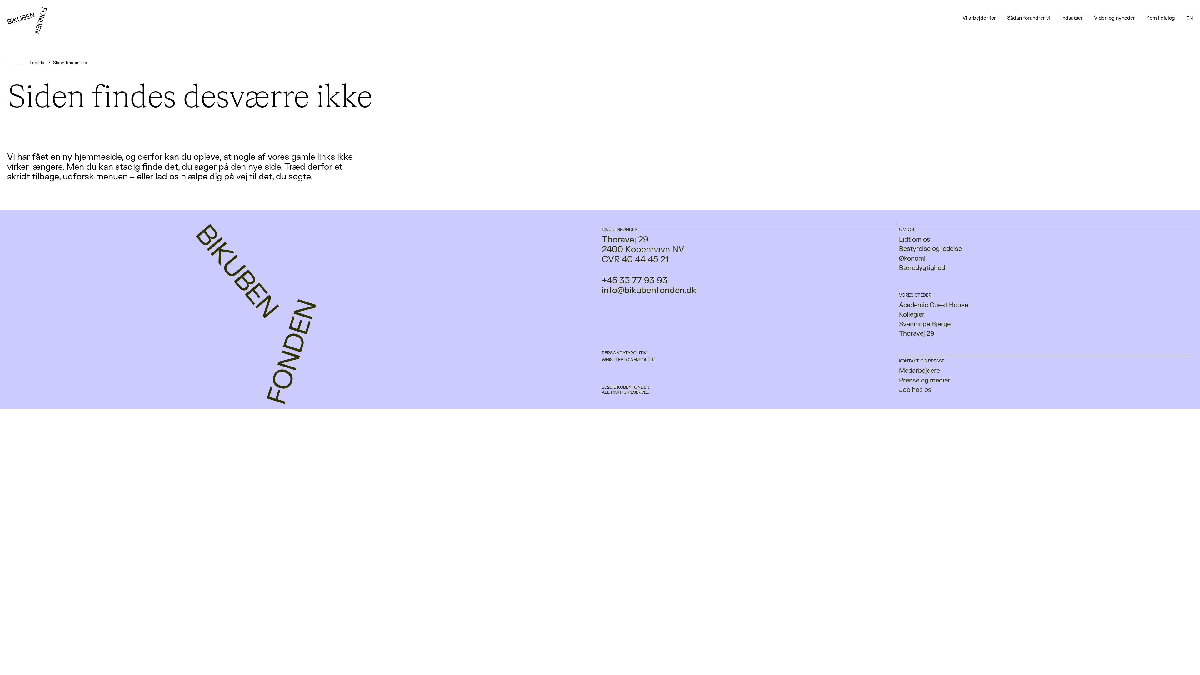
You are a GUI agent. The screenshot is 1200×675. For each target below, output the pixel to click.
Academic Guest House (933, 305)
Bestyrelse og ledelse (930, 249)
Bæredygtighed (922, 268)
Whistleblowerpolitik (628, 360)
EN (1189, 18)
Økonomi (912, 258)
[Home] (30, 30)
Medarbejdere (919, 371)
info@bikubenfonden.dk (649, 290)
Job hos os (915, 390)
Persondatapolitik (624, 353)
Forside (37, 62)
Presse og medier (924, 380)
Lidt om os (914, 239)
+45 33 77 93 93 (635, 280)
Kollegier (912, 314)
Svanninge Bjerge (925, 324)
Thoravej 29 (916, 334)
